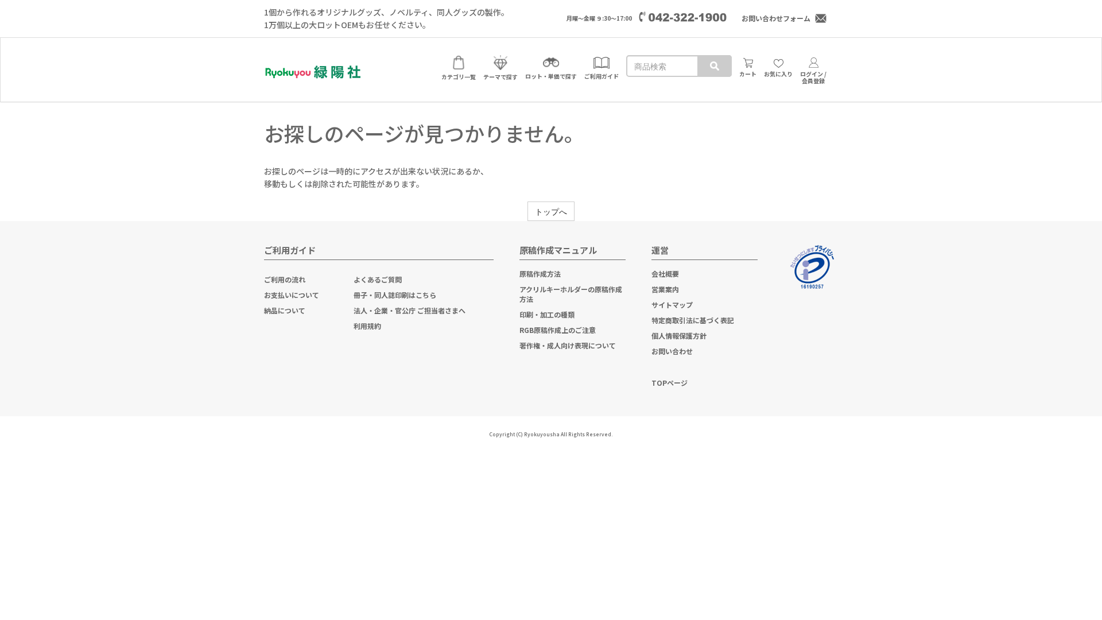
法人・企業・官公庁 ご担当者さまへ (409, 310)
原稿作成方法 (540, 273)
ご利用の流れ (284, 279)
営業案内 (665, 289)
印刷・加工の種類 (547, 314)
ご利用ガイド (290, 250)
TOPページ (669, 383)
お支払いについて (291, 295)
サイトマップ (672, 304)
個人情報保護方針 (679, 335)
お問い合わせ (672, 351)
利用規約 (367, 326)
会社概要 (665, 273)
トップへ (551, 211)
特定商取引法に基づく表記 (692, 320)
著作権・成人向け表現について (567, 345)
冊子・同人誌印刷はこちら (395, 295)
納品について (284, 310)
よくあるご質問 (378, 279)
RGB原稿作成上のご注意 (557, 330)
